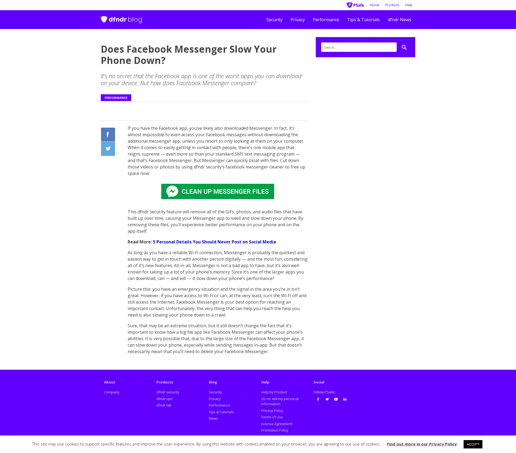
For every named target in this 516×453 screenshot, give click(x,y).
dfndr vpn (164, 398)
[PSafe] (355, 5)
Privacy (298, 20)
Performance (326, 20)
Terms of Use (272, 417)
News (213, 418)
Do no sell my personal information (280, 401)
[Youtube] (336, 399)
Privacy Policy (272, 410)
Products (392, 5)
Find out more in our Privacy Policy (422, 444)
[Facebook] (108, 135)
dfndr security (167, 392)
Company (112, 392)
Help (409, 5)
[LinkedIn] (345, 399)
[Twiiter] (108, 149)
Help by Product (274, 392)
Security (274, 20)
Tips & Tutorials (363, 20)
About (374, 5)
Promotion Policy (274, 430)
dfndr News (399, 20)
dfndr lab (163, 405)
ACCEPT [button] (473, 444)
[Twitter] (327, 399)
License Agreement (276, 423)
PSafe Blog (121, 17)
